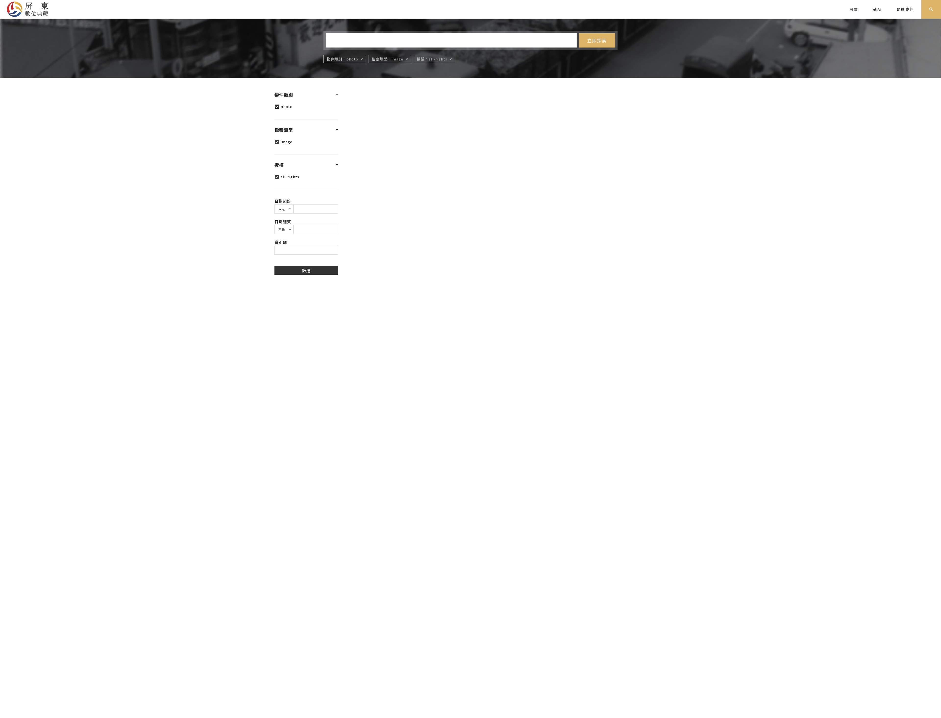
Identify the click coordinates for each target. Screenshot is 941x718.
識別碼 (280, 242)
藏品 (877, 9)
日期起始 (282, 201)
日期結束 (282, 222)
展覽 (853, 9)
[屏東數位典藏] (31, 9)
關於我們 (905, 9)
